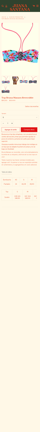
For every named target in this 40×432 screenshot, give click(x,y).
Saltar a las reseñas (31, 106)
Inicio (4, 17)
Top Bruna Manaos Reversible (13, 18)
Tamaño (4, 113)
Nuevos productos (16, 17)
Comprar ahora (29, 130)
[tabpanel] (20, 49)
